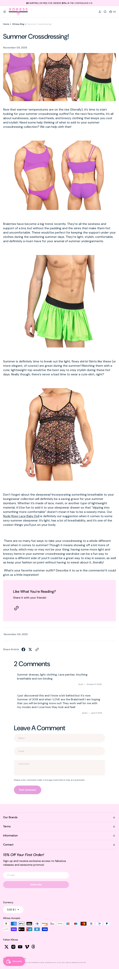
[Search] (105, 11)
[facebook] (23, 649)
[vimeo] (27, 946)
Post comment (27, 789)
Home (6, 24)
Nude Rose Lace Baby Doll (21, 516)
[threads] (33, 946)
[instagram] (13, 946)
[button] (4, 11)
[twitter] (30, 649)
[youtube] (20, 946)
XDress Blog (18, 24)
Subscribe (36, 884)
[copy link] (16, 608)
